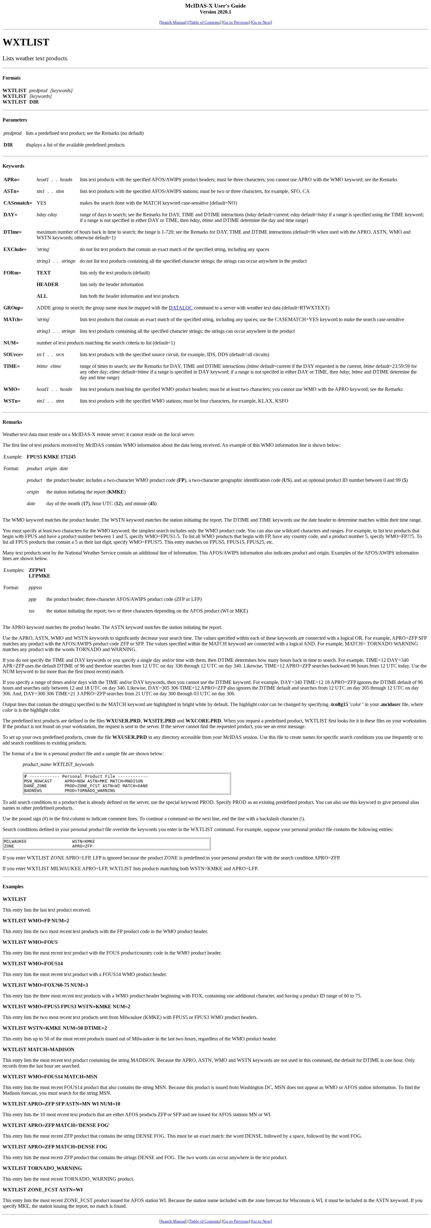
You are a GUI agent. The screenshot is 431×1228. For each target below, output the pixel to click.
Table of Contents (205, 22)
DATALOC (181, 307)
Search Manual (173, 1221)
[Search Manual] (173, 22)
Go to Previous (236, 22)
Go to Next (261, 22)
